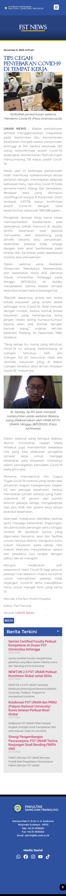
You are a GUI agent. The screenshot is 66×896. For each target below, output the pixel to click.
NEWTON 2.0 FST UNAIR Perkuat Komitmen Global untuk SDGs (32, 674)
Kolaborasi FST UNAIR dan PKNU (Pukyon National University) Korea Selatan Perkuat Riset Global (32, 708)
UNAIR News (24, 613)
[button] (33, 631)
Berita (9, 620)
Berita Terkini (22, 631)
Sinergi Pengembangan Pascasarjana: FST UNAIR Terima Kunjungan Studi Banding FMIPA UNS (33, 743)
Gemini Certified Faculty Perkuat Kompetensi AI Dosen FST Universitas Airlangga (32, 645)
